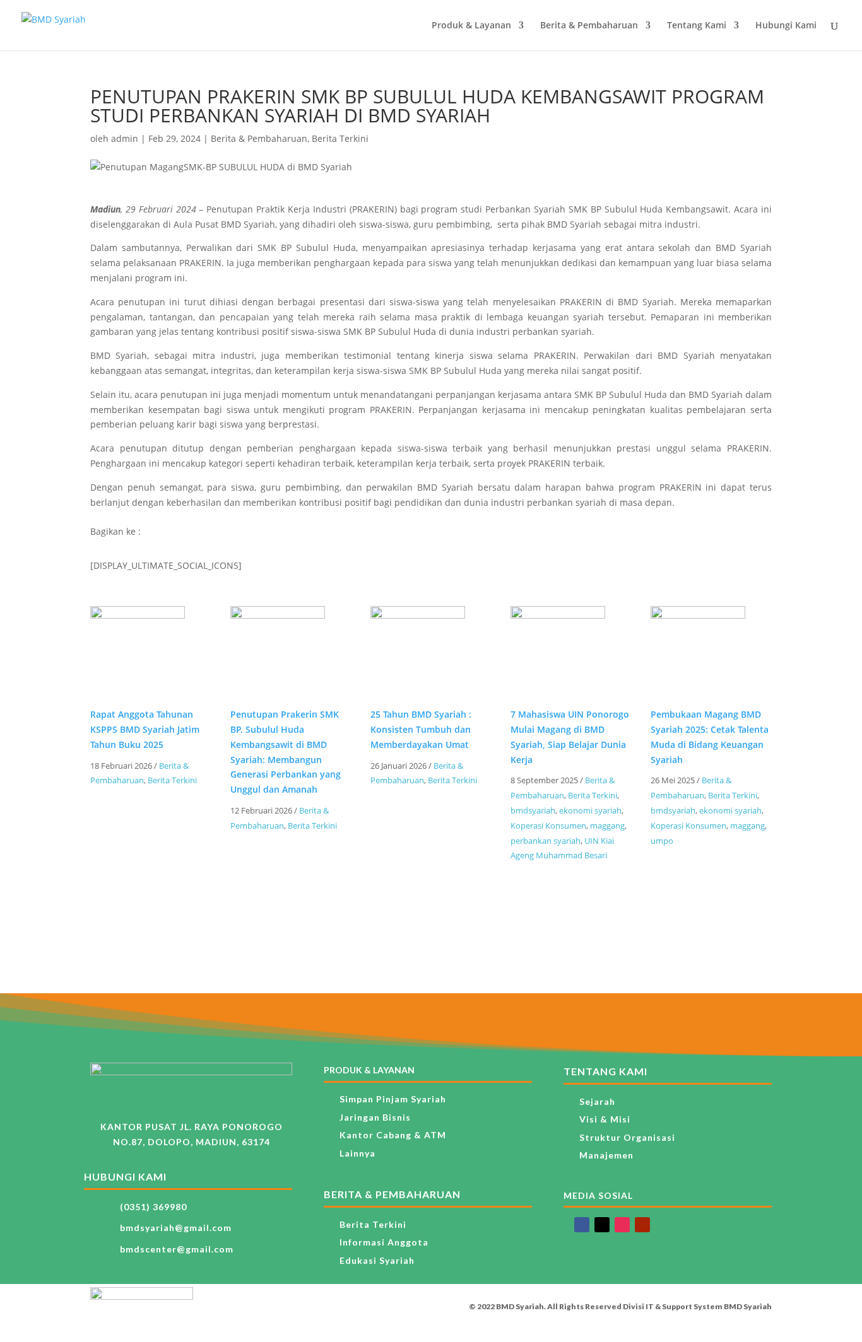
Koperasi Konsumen (548, 825)
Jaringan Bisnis (375, 1117)
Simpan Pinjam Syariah (392, 1099)
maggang (607, 825)
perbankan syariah (546, 840)
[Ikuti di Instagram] (622, 1224)
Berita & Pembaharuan (589, 26)
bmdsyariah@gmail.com (176, 1227)
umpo (662, 840)
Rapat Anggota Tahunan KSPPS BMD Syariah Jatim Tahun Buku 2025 (144, 729)
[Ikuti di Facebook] (581, 1224)
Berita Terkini (340, 138)
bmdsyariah (533, 810)
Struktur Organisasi (627, 1137)
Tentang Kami (696, 26)
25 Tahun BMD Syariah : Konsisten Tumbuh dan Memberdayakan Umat (420, 729)
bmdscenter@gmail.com (176, 1249)
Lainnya (357, 1153)
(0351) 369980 (153, 1206)
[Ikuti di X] (602, 1224)
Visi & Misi (604, 1119)
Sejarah (597, 1101)
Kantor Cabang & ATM (392, 1134)
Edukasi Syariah (377, 1260)
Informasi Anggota (383, 1242)
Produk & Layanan (471, 26)
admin (124, 138)
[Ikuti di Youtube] (642, 1224)
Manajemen (606, 1155)
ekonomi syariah (590, 810)
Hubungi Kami (786, 26)
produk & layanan (369, 1070)
